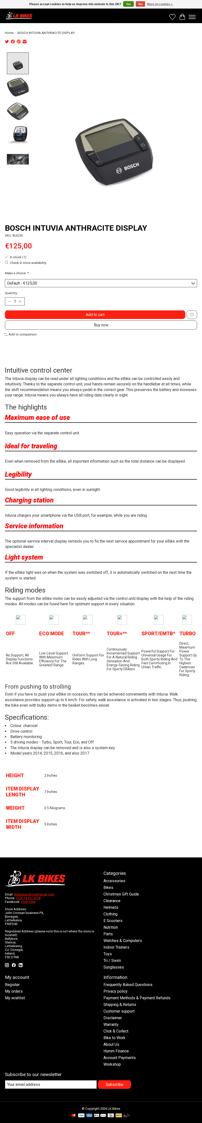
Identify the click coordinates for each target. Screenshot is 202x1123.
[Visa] (81, 1115)
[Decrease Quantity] (9, 301)
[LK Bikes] (18, 15)
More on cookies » (160, 4)
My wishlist (15, 998)
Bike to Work (114, 1037)
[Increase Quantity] (20, 301)
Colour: (16, 725)
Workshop (112, 1064)
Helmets (110, 907)
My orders (14, 991)
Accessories (114, 881)
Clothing (110, 914)
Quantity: (11, 293)
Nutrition (110, 927)
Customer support (119, 1011)
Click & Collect (115, 1031)
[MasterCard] (73, 1115)
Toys (107, 954)
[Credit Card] (111, 1115)
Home (9, 33)
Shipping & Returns (119, 1004)
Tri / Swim (112, 960)
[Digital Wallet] (100, 1115)
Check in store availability (28, 263)
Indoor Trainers (116, 947)
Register (12, 984)
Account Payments (119, 1057)
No (140, 4)
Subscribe (114, 1084)
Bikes (108, 887)
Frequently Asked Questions (127, 984)
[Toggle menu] (192, 17)
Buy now (101, 325)
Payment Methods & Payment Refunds (136, 998)
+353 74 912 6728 (28, 898)
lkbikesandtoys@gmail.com (34, 894)
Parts (108, 934)
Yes (128, 4)
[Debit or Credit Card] (126, 1115)
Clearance (111, 900)
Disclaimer (112, 1018)
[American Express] (89, 1115)
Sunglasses (113, 967)
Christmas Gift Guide (121, 894)
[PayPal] (119, 1115)
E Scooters (112, 920)
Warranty (110, 1024)
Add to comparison (23, 334)
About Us (111, 1044)
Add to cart (95, 314)
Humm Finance (116, 1051)
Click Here (28, 902)
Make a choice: (17, 273)
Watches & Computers (122, 940)
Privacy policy (115, 991)
